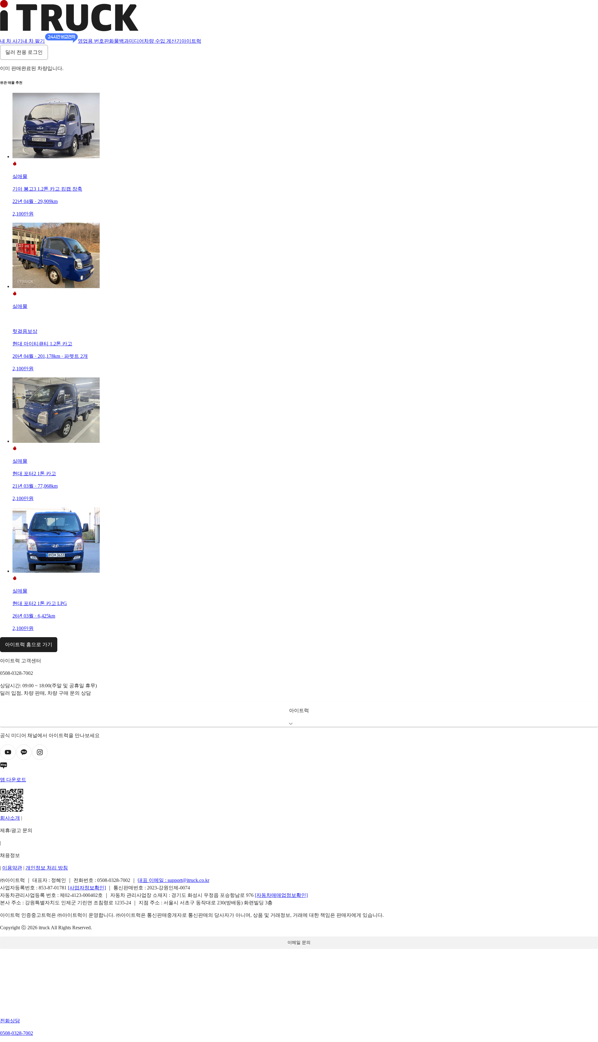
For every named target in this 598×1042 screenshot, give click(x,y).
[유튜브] (8, 758)
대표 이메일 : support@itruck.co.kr (173, 880)
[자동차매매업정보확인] (281, 895)
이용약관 (12, 867)
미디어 (136, 41)
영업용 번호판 (93, 41)
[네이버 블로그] (299, 766)
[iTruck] (69, 29)
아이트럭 (191, 41)
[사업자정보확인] (87, 887)
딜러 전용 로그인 (24, 52)
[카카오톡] (24, 758)
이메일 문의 (299, 942)
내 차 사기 (11, 41)
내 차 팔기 (33, 41)
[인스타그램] (40, 758)
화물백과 (119, 41)
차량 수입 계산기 (162, 41)
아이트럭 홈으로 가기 (28, 644)
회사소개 (10, 818)
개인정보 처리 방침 (47, 867)
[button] (299, 714)
